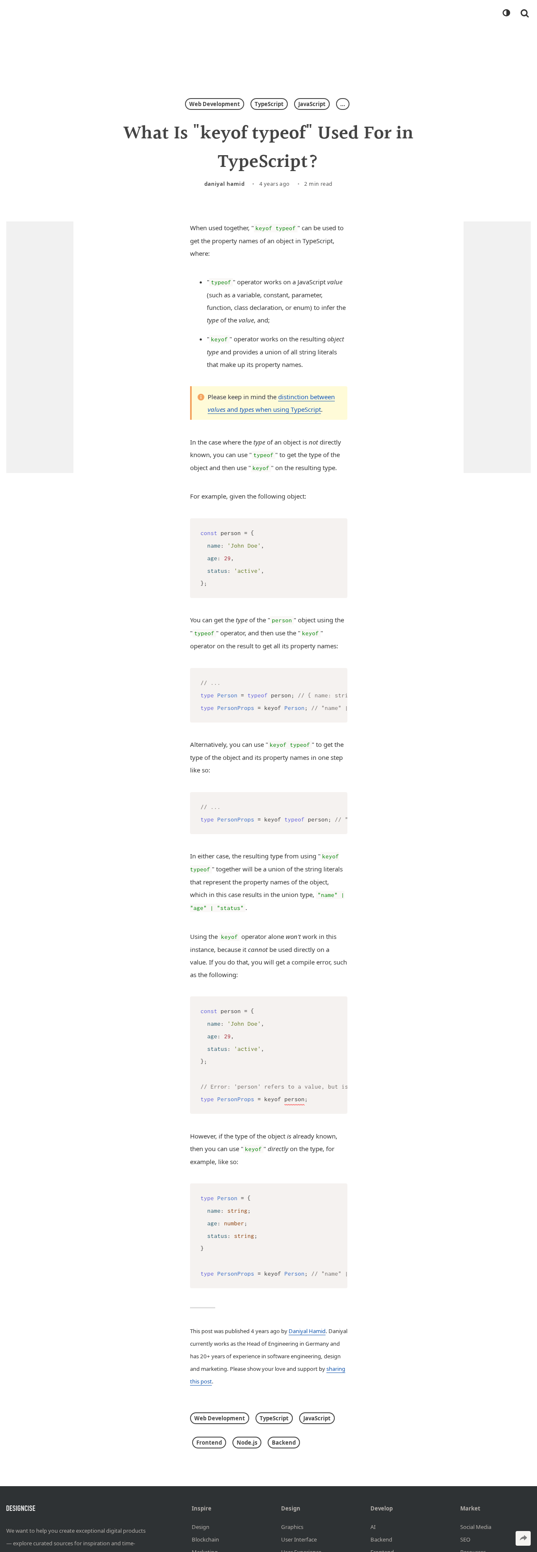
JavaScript (312, 104)
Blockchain (205, 1539)
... (342, 104)
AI (372, 1527)
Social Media (475, 1527)
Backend (284, 1442)
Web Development (214, 104)
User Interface (299, 1539)
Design (200, 1527)
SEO (465, 1539)
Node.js (247, 1442)
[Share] (523, 1538)
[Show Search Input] (525, 13)
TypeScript (269, 104)
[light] (506, 13)
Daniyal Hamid (224, 183)
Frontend (209, 1442)
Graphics (292, 1527)
